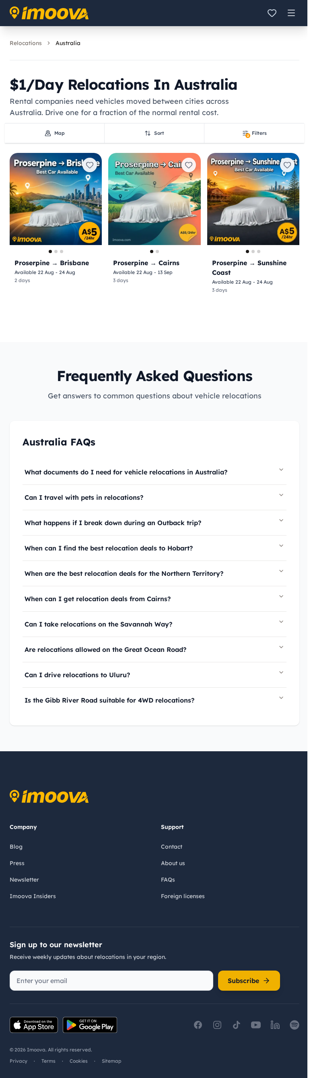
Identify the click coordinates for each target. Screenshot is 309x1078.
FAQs (168, 879)
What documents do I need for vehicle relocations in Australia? (126, 472)
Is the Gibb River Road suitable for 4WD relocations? (109, 700)
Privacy (18, 1061)
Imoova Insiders (33, 896)
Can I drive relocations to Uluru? (77, 675)
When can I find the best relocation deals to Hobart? (109, 548)
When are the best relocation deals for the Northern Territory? (124, 573)
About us (173, 863)
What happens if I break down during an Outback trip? (113, 523)
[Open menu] (291, 13)
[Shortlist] (272, 13)
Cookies (79, 1061)
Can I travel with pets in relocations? (84, 497)
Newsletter (24, 879)
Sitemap (112, 1061)
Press (17, 863)
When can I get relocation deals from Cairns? (98, 599)
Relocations (26, 43)
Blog (16, 846)
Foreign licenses (183, 896)
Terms (48, 1061)
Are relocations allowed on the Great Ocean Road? (105, 649)
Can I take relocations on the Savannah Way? (98, 624)
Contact (171, 846)
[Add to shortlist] (89, 165)
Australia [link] (68, 43)
